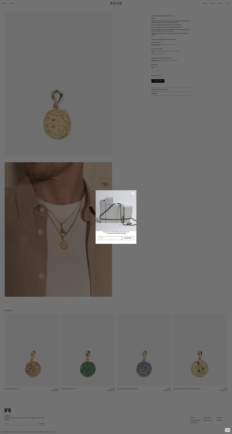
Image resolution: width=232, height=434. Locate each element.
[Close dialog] (133, 193)
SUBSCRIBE (127, 238)
